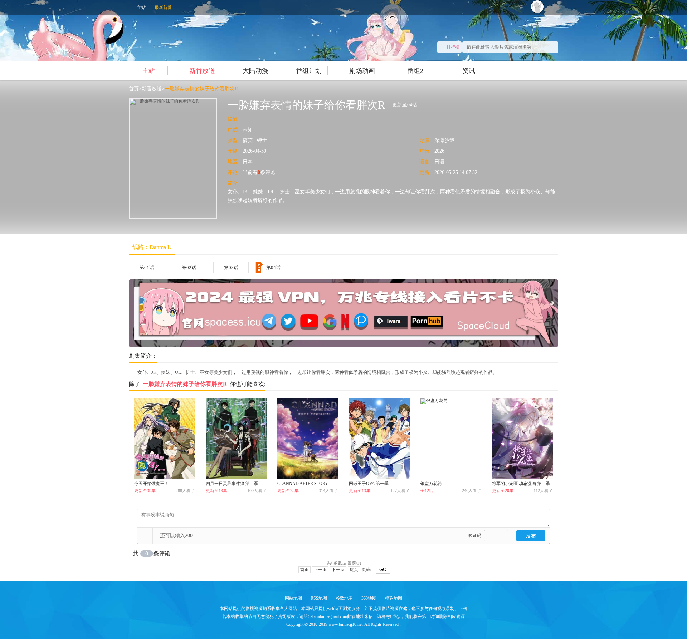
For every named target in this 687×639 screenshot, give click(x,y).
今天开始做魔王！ (151, 483)
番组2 (415, 70)
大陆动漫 (255, 70)
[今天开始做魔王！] (164, 438)
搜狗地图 (393, 598)
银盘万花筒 (431, 483)
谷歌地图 (344, 598)
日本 (248, 161)
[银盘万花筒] (450, 438)
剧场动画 (362, 70)
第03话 (231, 267)
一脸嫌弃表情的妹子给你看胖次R (201, 88)
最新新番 (163, 7)
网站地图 (293, 598)
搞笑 (248, 140)
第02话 (189, 267)
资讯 (468, 70)
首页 (134, 88)
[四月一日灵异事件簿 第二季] (236, 438)
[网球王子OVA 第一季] (379, 438)
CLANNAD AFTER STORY (302, 483)
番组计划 (309, 70)
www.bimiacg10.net (345, 624)
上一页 (320, 569)
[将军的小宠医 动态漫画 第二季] (522, 438)
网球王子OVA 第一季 (369, 483)
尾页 (354, 569)
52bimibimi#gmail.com (327, 616)
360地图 (368, 598)
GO (382, 569)
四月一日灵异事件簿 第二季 (232, 483)
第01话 (147, 267)
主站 (141, 7)
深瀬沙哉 (444, 140)
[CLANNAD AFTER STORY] (307, 438)
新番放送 (202, 70)
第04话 (273, 267)
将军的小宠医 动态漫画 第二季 (521, 483)
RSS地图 (319, 598)
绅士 (262, 140)
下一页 (338, 569)
